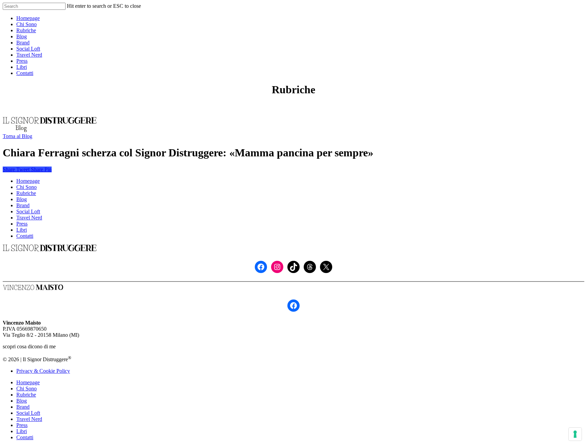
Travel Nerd (29, 217)
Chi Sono (26, 187)
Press (22, 224)
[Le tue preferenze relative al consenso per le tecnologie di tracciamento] (575, 434)
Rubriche (26, 193)
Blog (21, 199)
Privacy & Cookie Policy (43, 371)
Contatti (24, 236)
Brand (23, 205)
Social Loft (28, 211)
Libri (21, 230)
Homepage (28, 181)
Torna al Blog (17, 136)
